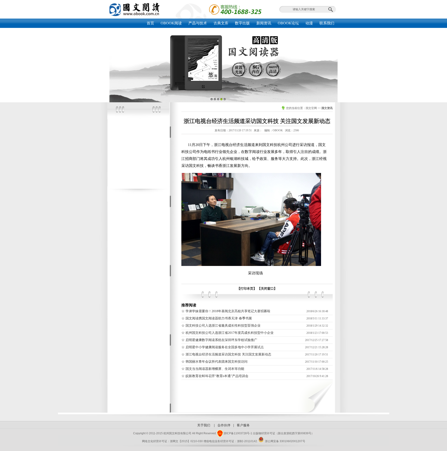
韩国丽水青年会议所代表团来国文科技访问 (216, 361)
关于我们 (203, 425)
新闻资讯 (263, 23)
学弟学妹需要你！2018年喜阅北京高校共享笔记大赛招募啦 (228, 311)
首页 (150, 23)
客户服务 (243, 425)
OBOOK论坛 (288, 23)
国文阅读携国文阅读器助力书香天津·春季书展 (219, 318)
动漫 (309, 23)
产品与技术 (197, 23)
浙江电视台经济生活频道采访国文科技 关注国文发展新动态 (228, 354)
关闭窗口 (267, 288)
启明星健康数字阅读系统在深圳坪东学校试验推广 (221, 340)
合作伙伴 (223, 425)
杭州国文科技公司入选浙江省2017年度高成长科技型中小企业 (230, 333)
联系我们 (326, 23)
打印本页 (246, 288)
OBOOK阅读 (171, 23)
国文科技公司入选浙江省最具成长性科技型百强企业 (223, 325)
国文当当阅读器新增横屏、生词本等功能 (215, 369)
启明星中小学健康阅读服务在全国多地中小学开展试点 (225, 347)
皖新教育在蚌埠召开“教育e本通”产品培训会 (217, 376)
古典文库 (220, 23)
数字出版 (242, 23)
